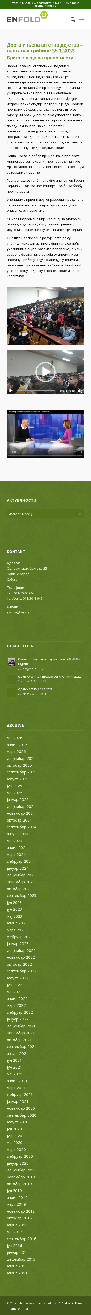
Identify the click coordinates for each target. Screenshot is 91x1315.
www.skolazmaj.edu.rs (41, 1303)
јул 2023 (14, 902)
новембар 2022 (21, 957)
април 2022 (17, 998)
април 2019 (17, 1197)
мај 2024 (14, 840)
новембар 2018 (21, 1211)
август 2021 (17, 1053)
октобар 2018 (19, 1217)
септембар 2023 (21, 895)
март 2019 (16, 1204)
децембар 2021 (21, 1025)
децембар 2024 (21, 806)
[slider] (36, 390)
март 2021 (16, 1087)
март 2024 (16, 854)
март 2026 (16, 751)
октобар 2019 (19, 1183)
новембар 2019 (21, 1176)
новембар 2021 (21, 1032)
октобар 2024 (19, 820)
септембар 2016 (21, 1238)
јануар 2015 (18, 1252)
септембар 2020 (21, 1115)
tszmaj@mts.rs (18, 612)
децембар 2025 (21, 758)
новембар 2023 (21, 881)
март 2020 (16, 1149)
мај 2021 (14, 1073)
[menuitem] (70, 19)
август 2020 (17, 1121)
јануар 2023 (18, 943)
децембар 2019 (21, 1169)
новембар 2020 (21, 1108)
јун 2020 (14, 1135)
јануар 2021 (18, 1101)
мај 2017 (14, 1231)
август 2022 (17, 977)
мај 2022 (14, 991)
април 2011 (17, 1272)
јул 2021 (14, 1060)
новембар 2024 (21, 813)
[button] (45, 372)
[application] (45, 372)
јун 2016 (14, 1245)
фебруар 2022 (20, 1012)
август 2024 (17, 833)
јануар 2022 (18, 1019)
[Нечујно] (80, 390)
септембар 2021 (21, 1046)
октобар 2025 (19, 765)
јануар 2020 (18, 1163)
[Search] (70, 19)
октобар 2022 (19, 964)
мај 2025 (14, 792)
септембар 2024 (21, 826)
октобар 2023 (19, 888)
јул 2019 (14, 1190)
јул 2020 (14, 1128)
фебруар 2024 (20, 861)
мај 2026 (14, 737)
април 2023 (17, 922)
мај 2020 (14, 1142)
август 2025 (17, 778)
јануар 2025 (18, 799)
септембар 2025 (21, 772)
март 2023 (16, 929)
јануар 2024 (18, 868)
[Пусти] (10, 390)
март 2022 (16, 1005)
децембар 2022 (21, 950)
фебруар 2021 (20, 1094)
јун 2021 (14, 1067)
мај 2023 (14, 916)
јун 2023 (14, 909)
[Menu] (81, 19)
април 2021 (17, 1080)
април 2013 (17, 1265)
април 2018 (17, 1224)
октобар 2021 (19, 1039)
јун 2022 (14, 984)
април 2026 (17, 744)
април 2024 (17, 847)
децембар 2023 (21, 874)
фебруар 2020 (20, 1156)
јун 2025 (14, 785)
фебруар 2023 (20, 936)
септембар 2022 (21, 970)
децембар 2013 (21, 1259)
